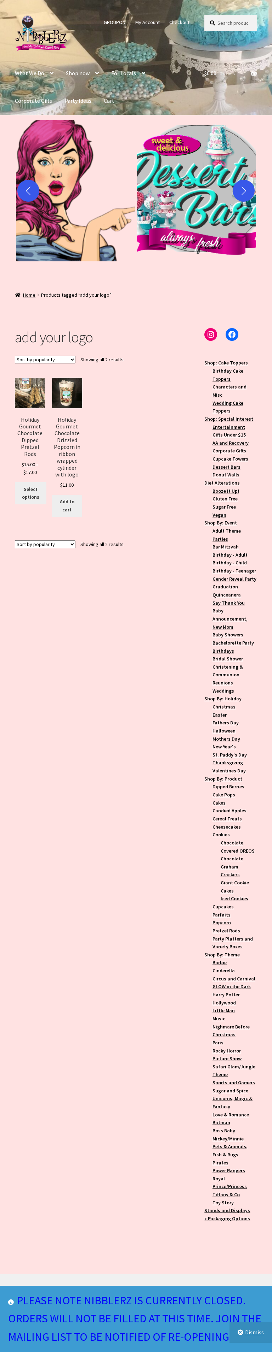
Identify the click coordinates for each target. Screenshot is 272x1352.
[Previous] (28, 191)
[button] (75, 190)
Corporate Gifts (33, 100)
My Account (147, 22)
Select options (30, 493)
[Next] (244, 191)
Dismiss (254, 1332)
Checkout (179, 22)
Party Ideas (77, 100)
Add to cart (67, 505)
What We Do (29, 73)
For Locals (123, 73)
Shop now (78, 73)
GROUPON (114, 22)
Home (29, 295)
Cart (109, 100)
